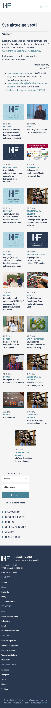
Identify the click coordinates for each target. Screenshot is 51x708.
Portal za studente (8, 650)
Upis (3, 612)
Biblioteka (5, 592)
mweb (44, 703)
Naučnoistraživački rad (10, 631)
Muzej (3, 597)
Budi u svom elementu (9, 616)
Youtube (4, 689)
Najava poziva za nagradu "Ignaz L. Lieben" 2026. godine (36, 260)
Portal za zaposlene (8, 641)
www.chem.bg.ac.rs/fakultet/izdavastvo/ (21, 51)
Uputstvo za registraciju (18, 73)
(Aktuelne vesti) (9, 487)
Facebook (5, 670)
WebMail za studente (9, 655)
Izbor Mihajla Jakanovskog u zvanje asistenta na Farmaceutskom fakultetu (12, 176)
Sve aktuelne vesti (15, 503)
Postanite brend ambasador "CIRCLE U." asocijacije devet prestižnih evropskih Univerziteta (13, 304)
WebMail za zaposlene (9, 645)
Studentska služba (8, 602)
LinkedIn (4, 684)
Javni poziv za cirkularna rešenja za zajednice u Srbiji (36, 345)
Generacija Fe (9, 417)
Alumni (4, 582)
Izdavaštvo (5, 621)
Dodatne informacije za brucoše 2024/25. (26, 90)
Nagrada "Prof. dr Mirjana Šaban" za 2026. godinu (11, 345)
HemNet (4, 587)
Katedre (4, 626)
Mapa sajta (5, 660)
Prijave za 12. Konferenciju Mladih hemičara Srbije (35, 173)
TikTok (4, 679)
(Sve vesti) (8, 479)
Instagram (5, 675)
